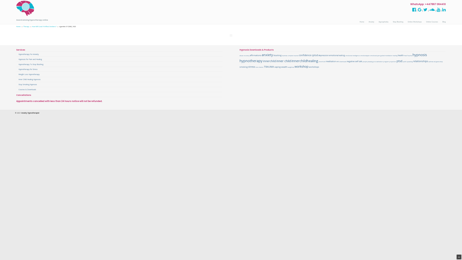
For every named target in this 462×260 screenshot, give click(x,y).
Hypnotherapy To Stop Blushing (31, 64)
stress (251, 66)
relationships (420, 61)
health (401, 55)
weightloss (291, 67)
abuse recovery (244, 55)
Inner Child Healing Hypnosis (30, 79)
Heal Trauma (408, 55)
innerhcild (322, 61)
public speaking (408, 61)
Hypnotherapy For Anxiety (29, 54)
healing (395, 55)
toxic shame (259, 67)
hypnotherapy (251, 60)
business (284, 55)
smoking (244, 67)
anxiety (267, 54)
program (386, 61)
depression (323, 55)
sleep (441, 61)
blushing (277, 55)
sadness (431, 61)
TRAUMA (269, 66)
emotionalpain (365, 55)
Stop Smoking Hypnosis (28, 84)
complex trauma (293, 55)
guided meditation (386, 55)
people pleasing (368, 61)
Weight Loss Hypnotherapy (29, 74)
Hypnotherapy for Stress (28, 69)
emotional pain (375, 55)
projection (392, 61)
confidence (305, 55)
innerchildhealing (304, 60)
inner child (283, 61)
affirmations (255, 55)
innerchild (269, 61)
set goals (436, 61)
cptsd (315, 55)
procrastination (378, 61)
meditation (331, 61)
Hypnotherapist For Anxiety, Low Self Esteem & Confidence (25, 8)
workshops (314, 67)
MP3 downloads (341, 61)
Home (18, 27)
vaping (277, 67)
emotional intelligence (352, 55)
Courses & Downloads (27, 89)
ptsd (399, 61)
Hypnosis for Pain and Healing (30, 59)
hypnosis (420, 54)
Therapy (26, 27)
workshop (301, 66)
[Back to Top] (459, 257)
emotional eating (337, 55)
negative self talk (354, 61)
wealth (284, 67)
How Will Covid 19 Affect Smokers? (44, 27)
